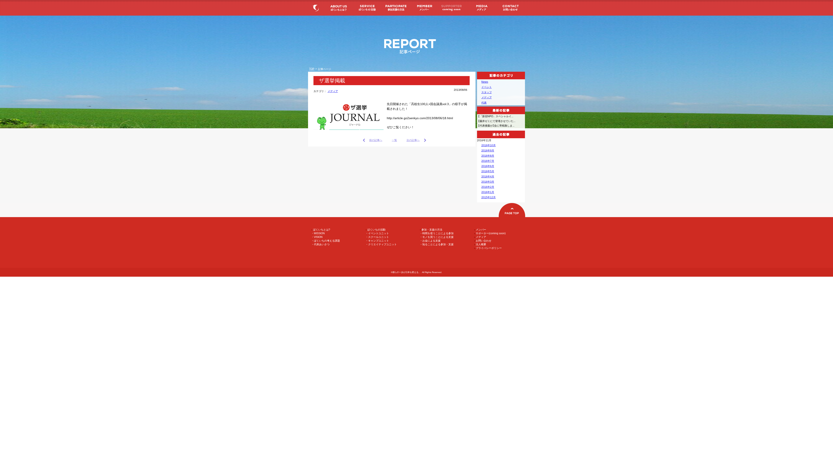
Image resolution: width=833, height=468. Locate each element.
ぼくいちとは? (338, 8)
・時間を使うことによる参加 (437, 233)
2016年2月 (487, 186)
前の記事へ (375, 140)
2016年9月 (487, 150)
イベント (486, 87)
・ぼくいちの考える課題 (325, 240)
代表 (484, 102)
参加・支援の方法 (395, 8)
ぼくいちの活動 (367, 8)
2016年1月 (487, 192)
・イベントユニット (377, 233)
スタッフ (486, 92)
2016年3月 (487, 181)
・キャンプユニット (377, 240)
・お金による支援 (430, 240)
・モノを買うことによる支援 (437, 237)
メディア (480, 8)
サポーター (452, 8)
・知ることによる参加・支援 (437, 244)
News (484, 81)
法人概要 (480, 244)
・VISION (317, 237)
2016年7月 (487, 160)
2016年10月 (488, 145)
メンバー (423, 8)
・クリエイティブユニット (381, 244)
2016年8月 (487, 155)
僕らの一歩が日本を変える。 (316, 8)
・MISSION (318, 233)
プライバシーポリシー (488, 248)
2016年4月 (487, 176)
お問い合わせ (510, 8)
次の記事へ (413, 140)
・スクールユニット (377, 237)
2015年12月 (488, 197)
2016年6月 (487, 166)
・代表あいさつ (320, 244)
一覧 (394, 140)
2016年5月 (487, 171)
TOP (311, 68)
